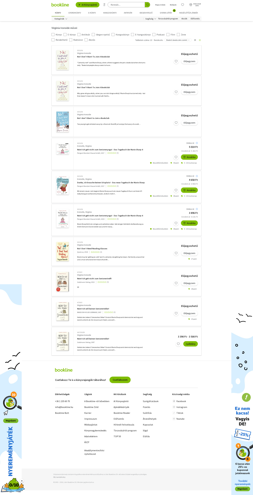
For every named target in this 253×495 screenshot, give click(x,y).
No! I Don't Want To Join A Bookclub (93, 56)
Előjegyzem (189, 61)
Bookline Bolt (62, 412)
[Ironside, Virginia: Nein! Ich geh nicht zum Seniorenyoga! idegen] (62, 148)
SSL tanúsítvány (59, 477)
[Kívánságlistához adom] (176, 61)
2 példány (190, 343)
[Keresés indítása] (147, 4)
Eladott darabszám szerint (176, 40)
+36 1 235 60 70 (62, 401)
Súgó (145, 430)
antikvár (81, 332)
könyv (79, 272)
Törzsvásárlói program (168, 19)
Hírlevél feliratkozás (124, 424)
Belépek (173, 5)
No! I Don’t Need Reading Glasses (92, 248)
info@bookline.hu (64, 407)
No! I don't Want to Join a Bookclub (93, 118)
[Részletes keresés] (104, 4)
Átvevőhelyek (149, 418)
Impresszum (90, 418)
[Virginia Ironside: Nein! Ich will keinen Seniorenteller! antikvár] (62, 341)
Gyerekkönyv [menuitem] (74, 12)
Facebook (181, 401)
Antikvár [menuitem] (128, 12)
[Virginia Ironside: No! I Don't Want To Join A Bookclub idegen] (62, 60)
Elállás (146, 436)
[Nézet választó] (195, 40)
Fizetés (146, 407)
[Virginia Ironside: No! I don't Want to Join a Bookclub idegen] (62, 122)
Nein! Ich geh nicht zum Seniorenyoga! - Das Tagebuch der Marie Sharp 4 (110, 149)
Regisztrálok (160, 5)
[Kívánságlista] (182, 4)
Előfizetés (195, 19)
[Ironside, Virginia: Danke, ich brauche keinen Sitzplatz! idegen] (62, 185)
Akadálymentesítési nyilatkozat (94, 452)
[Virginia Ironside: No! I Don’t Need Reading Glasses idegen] (62, 251)
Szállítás (147, 412)
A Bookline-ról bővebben (96, 401)
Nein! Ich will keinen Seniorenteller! (93, 309)
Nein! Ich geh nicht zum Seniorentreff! (94, 278)
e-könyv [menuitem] (92, 12)
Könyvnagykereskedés (95, 430)
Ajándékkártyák (121, 407)
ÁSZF (86, 442)
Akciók (184, 19)
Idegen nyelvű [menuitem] (146, 12)
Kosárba (191, 157)
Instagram (181, 407)
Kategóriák (59, 18)
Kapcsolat (148, 424)
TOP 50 (117, 436)
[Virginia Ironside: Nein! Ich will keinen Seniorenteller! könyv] (62, 311)
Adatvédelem (91, 436)
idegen (80, 50)
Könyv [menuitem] (58, 12)
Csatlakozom (120, 379)
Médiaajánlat (90, 424)
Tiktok (179, 412)
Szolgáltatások (150, 401)
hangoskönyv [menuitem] (110, 12)
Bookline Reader (122, 412)
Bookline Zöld (91, 407)
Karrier (87, 412)
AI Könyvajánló (89, 4)
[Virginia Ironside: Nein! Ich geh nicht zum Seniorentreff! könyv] (62, 281)
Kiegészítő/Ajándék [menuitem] (188, 12)
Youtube (180, 418)
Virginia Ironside (84, 53)
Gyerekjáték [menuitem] (167, 11)
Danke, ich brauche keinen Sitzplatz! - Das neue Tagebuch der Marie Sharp (111, 182)
